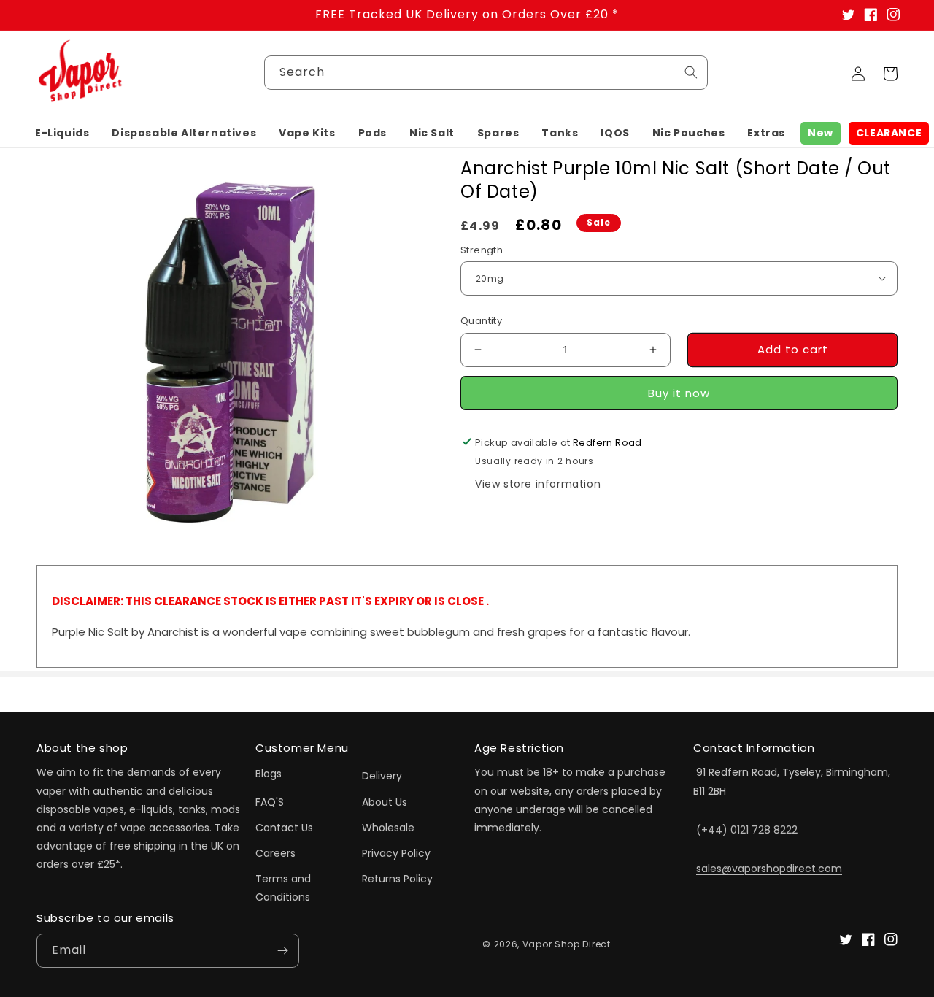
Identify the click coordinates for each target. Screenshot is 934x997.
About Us (384, 802)
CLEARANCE (889, 133)
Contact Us (284, 827)
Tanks (559, 133)
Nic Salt (432, 133)
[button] (62, 133)
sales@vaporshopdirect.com (769, 868)
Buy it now (679, 392)
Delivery (382, 776)
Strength (481, 249)
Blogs (268, 773)
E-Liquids (62, 133)
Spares (498, 133)
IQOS (615, 133)
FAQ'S (269, 802)
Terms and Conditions (283, 887)
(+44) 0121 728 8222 (747, 830)
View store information (538, 483)
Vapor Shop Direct (566, 944)
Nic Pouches (688, 133)
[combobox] (486, 72)
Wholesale (388, 827)
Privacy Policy (396, 853)
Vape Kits (307, 133)
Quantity (481, 321)
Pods (372, 133)
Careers (275, 853)
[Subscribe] (282, 951)
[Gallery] (230, 350)
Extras (766, 133)
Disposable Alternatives (184, 133)
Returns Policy (397, 878)
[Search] (691, 72)
